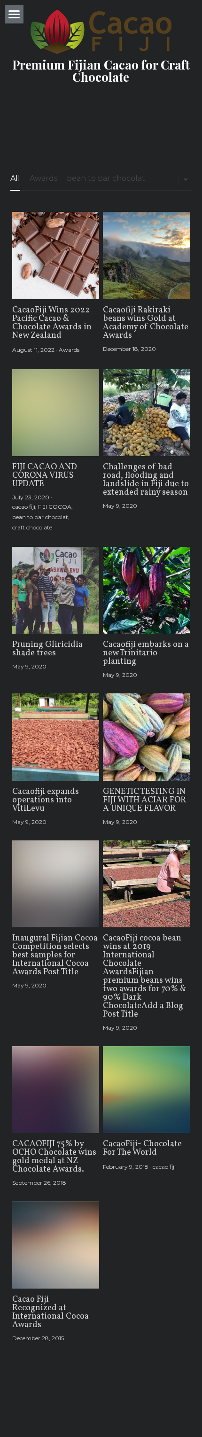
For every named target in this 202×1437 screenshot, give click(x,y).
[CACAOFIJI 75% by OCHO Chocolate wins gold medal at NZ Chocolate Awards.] (55, 1089)
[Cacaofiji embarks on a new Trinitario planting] (146, 590)
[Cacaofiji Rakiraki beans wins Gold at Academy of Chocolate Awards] (146, 255)
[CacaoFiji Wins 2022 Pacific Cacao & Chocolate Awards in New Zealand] (55, 255)
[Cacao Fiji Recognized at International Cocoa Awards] (55, 1244)
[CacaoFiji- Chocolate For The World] (146, 1089)
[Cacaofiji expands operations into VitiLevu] (55, 736)
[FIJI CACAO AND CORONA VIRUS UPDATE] (55, 412)
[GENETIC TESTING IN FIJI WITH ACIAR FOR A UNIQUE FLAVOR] (146, 736)
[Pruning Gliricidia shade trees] (55, 590)
